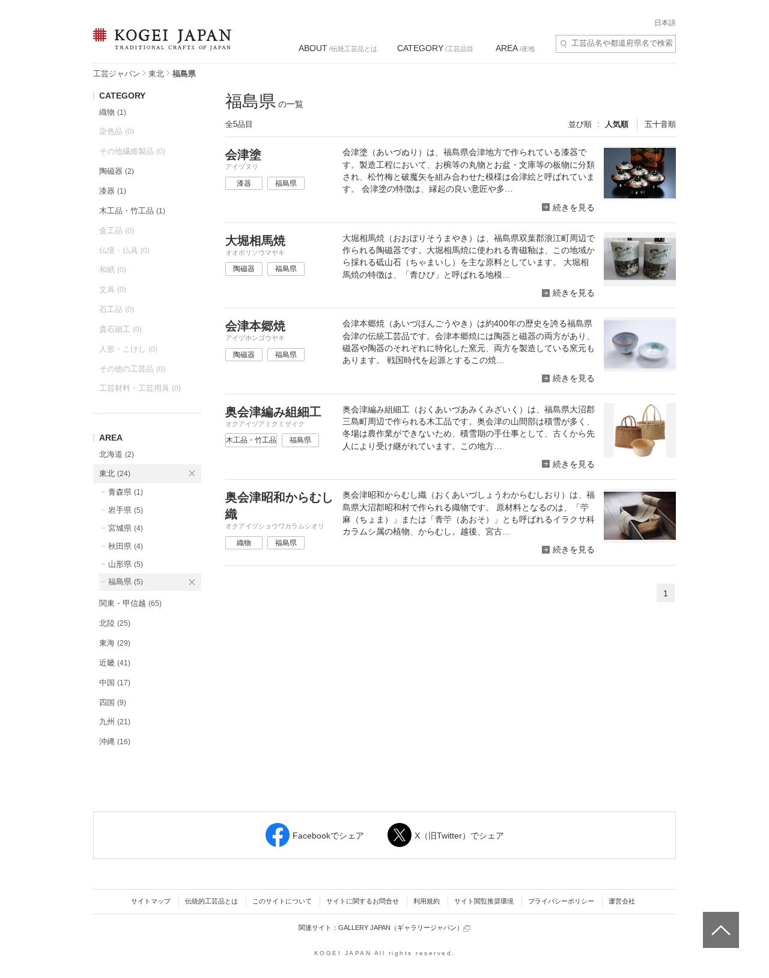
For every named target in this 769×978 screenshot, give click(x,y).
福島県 (125, 581)
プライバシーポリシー (561, 901)
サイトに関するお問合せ (362, 901)
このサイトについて (282, 901)
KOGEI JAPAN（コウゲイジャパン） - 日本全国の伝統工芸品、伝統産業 (160, 46)
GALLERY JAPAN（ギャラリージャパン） (400, 927)
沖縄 (114, 741)
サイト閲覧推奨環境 (484, 901)
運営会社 (622, 901)
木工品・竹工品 (132, 210)
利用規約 (426, 901)
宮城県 (125, 528)
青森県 (125, 492)
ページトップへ (719, 920)
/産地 (515, 48)
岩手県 (125, 510)
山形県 (125, 564)
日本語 (665, 23)
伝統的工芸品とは (211, 901)
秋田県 (125, 546)
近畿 (114, 662)
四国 (112, 702)
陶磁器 (116, 171)
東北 (156, 73)
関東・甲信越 (130, 603)
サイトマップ (151, 901)
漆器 (112, 190)
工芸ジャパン (116, 73)
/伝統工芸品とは (338, 48)
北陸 (114, 623)
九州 (114, 721)
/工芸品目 (435, 48)
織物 (112, 112)
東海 (114, 642)
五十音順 (660, 124)
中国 (114, 682)
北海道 (116, 454)
